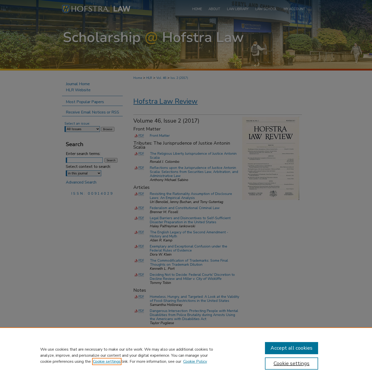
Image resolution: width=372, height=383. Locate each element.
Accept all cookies (292, 348)
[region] (186, 355)
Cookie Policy (195, 361)
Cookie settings (107, 361)
